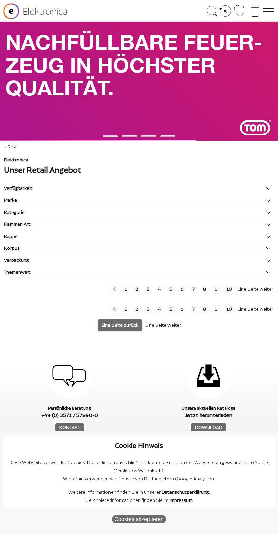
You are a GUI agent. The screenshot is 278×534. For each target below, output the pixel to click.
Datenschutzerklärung (185, 492)
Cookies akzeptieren (139, 519)
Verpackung (16, 260)
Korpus (12, 248)
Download (208, 427)
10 (229, 289)
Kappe (11, 236)
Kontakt (69, 427)
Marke (10, 200)
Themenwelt (17, 272)
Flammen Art (17, 224)
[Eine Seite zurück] (114, 289)
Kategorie (14, 212)
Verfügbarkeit (18, 188)
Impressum (181, 500)
